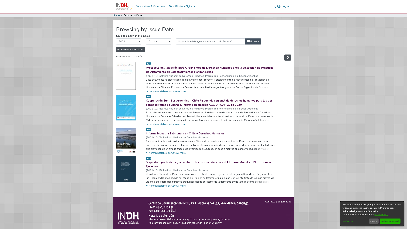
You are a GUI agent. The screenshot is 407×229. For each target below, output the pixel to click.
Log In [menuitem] (285, 6)
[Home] (124, 6)
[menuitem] (279, 6)
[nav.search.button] (274, 6)
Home (116, 15)
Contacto (270, 201)
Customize (347, 220)
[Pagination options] (287, 58)
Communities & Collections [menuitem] (150, 6)
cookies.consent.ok (390, 220)
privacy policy (381, 214)
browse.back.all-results (131, 49)
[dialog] (372, 213)
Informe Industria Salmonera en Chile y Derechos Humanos (185, 133)
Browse (254, 41)
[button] (166, 91)
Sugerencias (284, 201)
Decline (374, 220)
